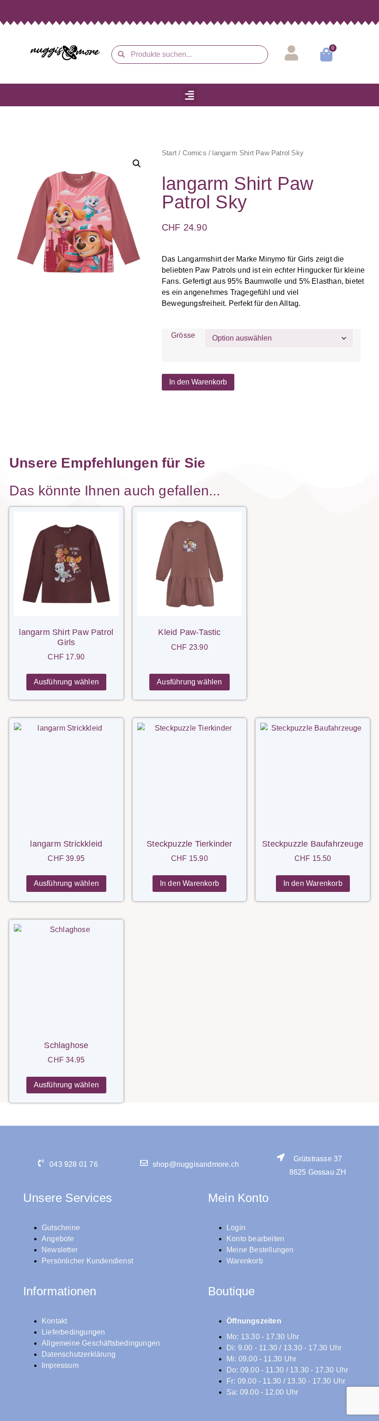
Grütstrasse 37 (317, 1159)
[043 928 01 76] (41, 1163)
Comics (195, 153)
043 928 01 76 (73, 1164)
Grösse (183, 335)
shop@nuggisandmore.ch (196, 1164)
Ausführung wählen (66, 682)
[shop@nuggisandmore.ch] (144, 1163)
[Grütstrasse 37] (281, 1157)
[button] (189, 95)
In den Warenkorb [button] (189, 883)
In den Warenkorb (198, 382)
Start (169, 153)
